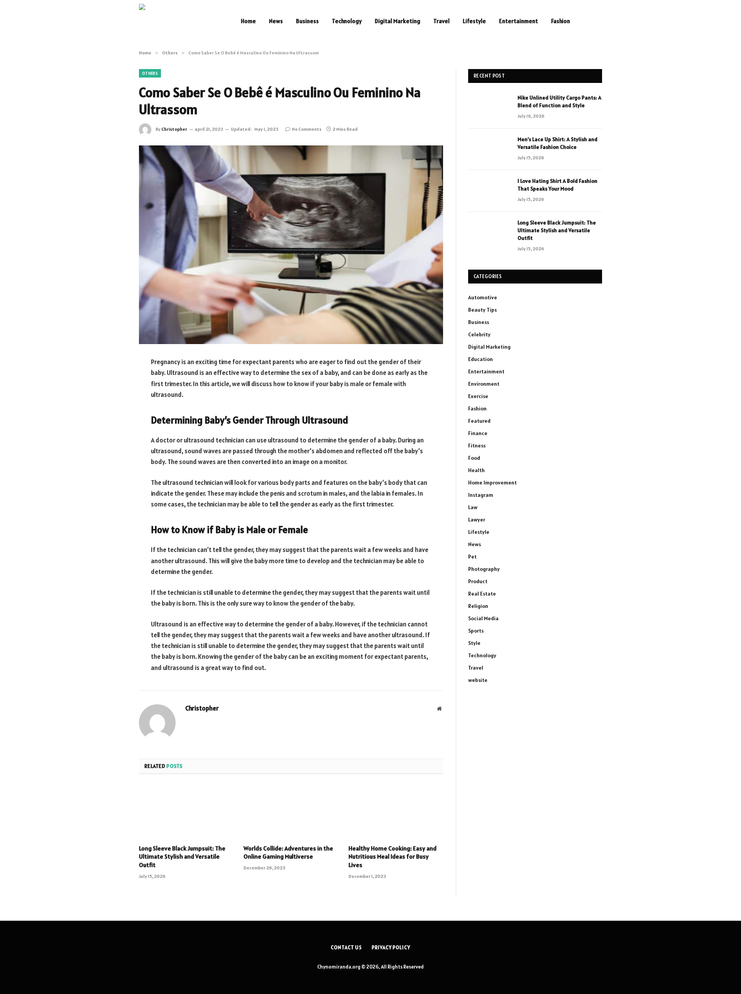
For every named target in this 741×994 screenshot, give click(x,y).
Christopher (174, 129)
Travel (441, 21)
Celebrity (479, 334)
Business (307, 21)
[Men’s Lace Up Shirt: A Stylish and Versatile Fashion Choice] (489, 149)
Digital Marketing (397, 21)
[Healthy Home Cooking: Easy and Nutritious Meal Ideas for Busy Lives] (396, 811)
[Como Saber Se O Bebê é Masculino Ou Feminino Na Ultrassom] (291, 244)
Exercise (478, 396)
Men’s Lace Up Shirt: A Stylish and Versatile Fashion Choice (557, 143)
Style (474, 643)
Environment (483, 383)
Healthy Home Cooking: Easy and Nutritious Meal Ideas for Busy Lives (392, 856)
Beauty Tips (482, 309)
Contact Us (346, 947)
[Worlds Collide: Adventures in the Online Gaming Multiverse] (291, 811)
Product (477, 581)
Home (248, 21)
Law (472, 507)
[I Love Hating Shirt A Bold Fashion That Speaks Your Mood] (489, 191)
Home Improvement (492, 482)
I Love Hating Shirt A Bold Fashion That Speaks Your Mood (557, 184)
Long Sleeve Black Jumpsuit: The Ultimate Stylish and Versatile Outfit (182, 856)
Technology (347, 21)
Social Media (483, 618)
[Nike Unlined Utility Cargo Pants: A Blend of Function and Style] (489, 107)
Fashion (560, 21)
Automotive (482, 297)
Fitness (477, 445)
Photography (484, 568)
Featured (479, 420)
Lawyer (476, 519)
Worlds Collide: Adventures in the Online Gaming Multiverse (288, 852)
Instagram (480, 494)
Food (474, 457)
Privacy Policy (391, 947)
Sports (476, 630)
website (477, 680)
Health (476, 470)
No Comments (306, 129)
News (276, 21)
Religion (478, 605)
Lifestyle (474, 21)
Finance (477, 433)
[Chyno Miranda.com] (180, 21)
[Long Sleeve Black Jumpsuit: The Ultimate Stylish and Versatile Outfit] (186, 811)
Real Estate (482, 593)
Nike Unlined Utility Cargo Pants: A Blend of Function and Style (559, 101)
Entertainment (518, 21)
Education (480, 359)
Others (150, 73)
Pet (472, 556)
